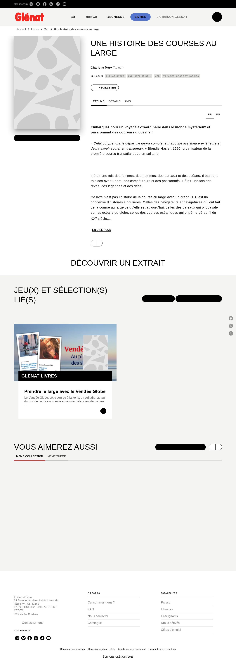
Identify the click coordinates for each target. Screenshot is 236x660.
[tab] (73, 17)
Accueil (21, 29)
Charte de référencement (132, 649)
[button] (170, 4)
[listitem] (31, 4)
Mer (46, 29)
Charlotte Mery (107, 67)
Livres (35, 29)
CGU (112, 649)
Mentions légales (97, 649)
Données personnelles (72, 649)
